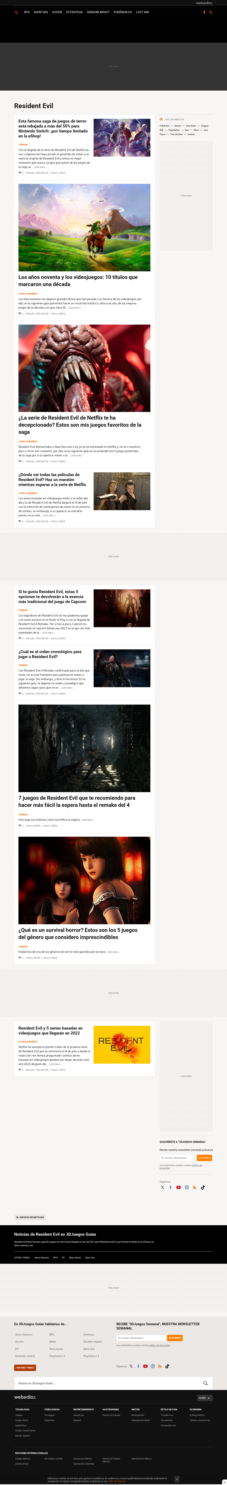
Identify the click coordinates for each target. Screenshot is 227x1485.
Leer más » (40, 167)
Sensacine (78, 1415)
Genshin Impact (98, 12)
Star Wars (191, 125)
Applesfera (20, 1425)
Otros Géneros (27, 293)
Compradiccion (168, 1425)
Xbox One (90, 1257)
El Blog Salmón (197, 1415)
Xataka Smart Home (25, 1430)
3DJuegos (49, 1415)
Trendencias (167, 1415)
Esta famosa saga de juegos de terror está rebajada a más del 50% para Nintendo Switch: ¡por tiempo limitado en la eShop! (53, 129)
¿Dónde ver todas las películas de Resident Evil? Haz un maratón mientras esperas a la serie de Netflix (52, 479)
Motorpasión (138, 1415)
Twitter (211, 12)
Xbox (196, 130)
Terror (22, 144)
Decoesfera (167, 1420)
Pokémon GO (123, 12)
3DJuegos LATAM (53, 1458)
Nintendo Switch (25, 1356)
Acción (57, 12)
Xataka (18, 1415)
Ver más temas (25, 1367)
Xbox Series (75, 1257)
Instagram (187, 1187)
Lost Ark (142, 12)
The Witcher (176, 134)
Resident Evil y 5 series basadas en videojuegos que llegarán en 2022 (50, 1031)
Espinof (77, 1420)
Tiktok (203, 1187)
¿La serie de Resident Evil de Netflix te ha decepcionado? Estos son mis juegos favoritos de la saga (79, 425)
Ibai (187, 130)
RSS (195, 1187)
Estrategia (74, 12)
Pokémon (164, 125)
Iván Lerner (33, 825)
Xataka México (22, 1458)
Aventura (41, 12)
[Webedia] (204, 3)
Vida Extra (49, 1420)
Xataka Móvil (21, 1420)
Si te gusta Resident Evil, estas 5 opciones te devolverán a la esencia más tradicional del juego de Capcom (52, 596)
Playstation (174, 130)
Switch (191, 134)
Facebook (204, 12)
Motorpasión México (142, 1458)
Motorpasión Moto (141, 1420)
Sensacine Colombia (83, 1463)
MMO (52, 1341)
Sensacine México (82, 1458)
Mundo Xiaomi (22, 1435)
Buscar (205, 1383)
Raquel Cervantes (37, 173)
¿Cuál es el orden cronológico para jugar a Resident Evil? (49, 654)
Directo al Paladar (111, 1415)
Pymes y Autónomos (200, 1420)
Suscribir (204, 1157)
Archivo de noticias (32, 1217)
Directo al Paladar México (111, 1460)
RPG (27, 12)
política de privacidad (159, 1345)
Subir (202, 1398)
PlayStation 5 (57, 1356)
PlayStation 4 (91, 1356)
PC (63, 1257)
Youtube (178, 1187)
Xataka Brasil (22, 1463)
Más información (117, 1481)
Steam (177, 125)
